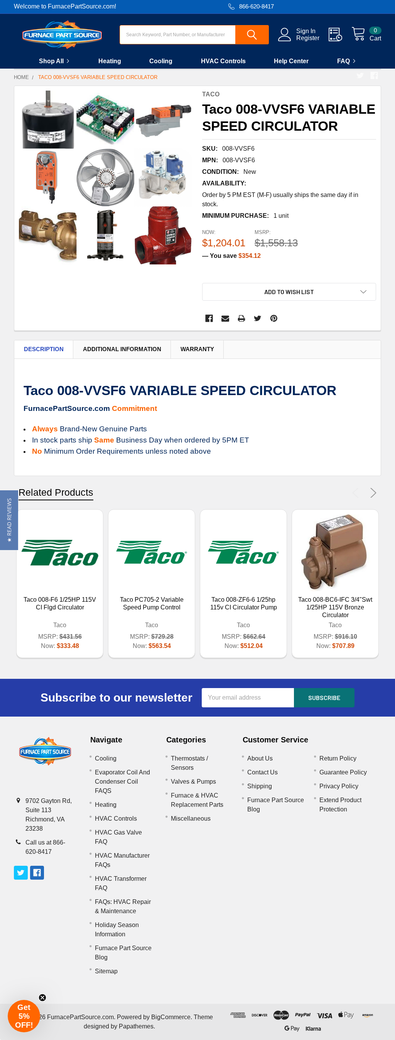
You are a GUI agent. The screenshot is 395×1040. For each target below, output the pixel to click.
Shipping (259, 786)
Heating (109, 61)
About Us (260, 758)
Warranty (197, 349)
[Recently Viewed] (340, 34)
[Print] (241, 318)
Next (372, 493)
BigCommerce (171, 1017)
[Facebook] (374, 75)
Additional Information (122, 349)
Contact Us (262, 772)
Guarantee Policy (343, 772)
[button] (9, 520)
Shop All (51, 61)
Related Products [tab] (56, 492)
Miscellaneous (191, 818)
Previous (357, 493)
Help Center (291, 61)
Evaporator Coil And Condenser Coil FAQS (122, 781)
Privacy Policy (338, 786)
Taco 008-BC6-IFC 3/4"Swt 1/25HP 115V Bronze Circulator (335, 607)
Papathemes (136, 1026)
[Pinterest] (274, 318)
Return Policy (337, 758)
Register (307, 38)
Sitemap (106, 971)
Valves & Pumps (193, 781)
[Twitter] (360, 75)
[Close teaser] (42, 997)
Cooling (160, 61)
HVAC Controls (223, 61)
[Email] (225, 318)
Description (44, 349)
